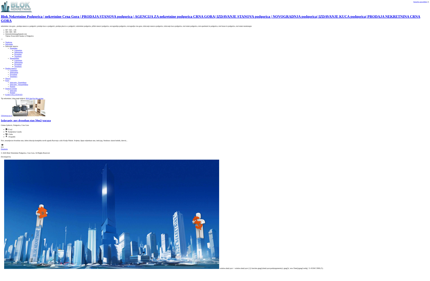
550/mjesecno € (6, 116)
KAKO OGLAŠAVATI (13, 95)
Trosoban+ (18, 56)
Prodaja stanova (11, 68)
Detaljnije (4, 149)
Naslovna (8, 42)
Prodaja (12, 87)
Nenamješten (14, 58)
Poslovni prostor (11, 89)
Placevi (8, 78)
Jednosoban (18, 52)
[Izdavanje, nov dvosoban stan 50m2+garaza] (28, 116)
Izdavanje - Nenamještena (19, 85)
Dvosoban (18, 54)
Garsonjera (18, 50)
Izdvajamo (9, 44)
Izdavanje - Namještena (18, 83)
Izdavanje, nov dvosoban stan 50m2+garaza (26, 120)
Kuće (7, 81)
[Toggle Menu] (2, 39)
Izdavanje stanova (11, 46)
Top (2, 268)
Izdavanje (13, 91)
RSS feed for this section (34, 98)
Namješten (13, 48)
